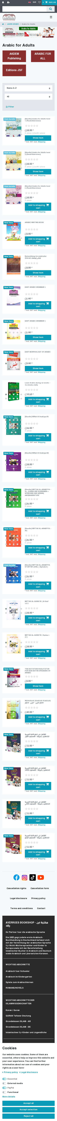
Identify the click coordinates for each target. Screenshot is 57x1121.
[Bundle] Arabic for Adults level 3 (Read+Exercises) (37, 187)
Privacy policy (11, 1072)
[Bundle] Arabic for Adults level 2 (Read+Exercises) (37, 153)
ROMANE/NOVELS (15, 988)
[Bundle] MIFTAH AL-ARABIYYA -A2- (38, 529)
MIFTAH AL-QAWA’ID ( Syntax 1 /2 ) (37, 636)
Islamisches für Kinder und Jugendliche (26, 1032)
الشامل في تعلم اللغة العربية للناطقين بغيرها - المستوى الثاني (37, 803)
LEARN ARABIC (13, 24)
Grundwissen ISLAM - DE (18, 1027)
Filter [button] (11, 107)
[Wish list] (39, 2)
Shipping (41, 142)
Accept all (28, 1103)
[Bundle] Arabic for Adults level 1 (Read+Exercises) (37, 120)
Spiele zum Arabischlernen (19, 982)
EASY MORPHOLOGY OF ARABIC (38, 352)
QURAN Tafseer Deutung (18, 1016)
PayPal (10, 1088)
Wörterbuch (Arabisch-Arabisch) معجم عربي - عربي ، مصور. (38, 702)
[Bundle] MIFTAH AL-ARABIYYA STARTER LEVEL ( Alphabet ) (37, 566)
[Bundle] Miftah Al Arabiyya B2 (37, 453)
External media (15, 1083)
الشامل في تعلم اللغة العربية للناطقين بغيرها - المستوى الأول (37, 735)
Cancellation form (40, 888)
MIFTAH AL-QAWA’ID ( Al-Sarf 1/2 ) (36, 602)
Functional (12, 1092)
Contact (41, 908)
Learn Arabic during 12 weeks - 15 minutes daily (37, 384)
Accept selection (28, 1109)
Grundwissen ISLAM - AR (18, 1021)
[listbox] (13, 127)
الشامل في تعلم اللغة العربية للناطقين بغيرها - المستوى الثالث (37, 769)
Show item (38, 138)
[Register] (8, 2)
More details (8, 1097)
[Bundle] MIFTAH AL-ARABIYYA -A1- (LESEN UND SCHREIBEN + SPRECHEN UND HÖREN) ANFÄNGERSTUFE (38, 492)
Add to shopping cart (36, 206)
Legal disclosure (29, 1072)
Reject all (28, 1116)
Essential (12, 1079)
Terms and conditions (21, 908)
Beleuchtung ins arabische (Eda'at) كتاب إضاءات (35, 257)
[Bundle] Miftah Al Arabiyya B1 (37, 417)
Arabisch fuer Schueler (18, 971)
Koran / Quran (13, 1010)
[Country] (29, 2)
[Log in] (3, 2)
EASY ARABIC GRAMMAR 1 (35, 287)
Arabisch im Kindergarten (19, 977)
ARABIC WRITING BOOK (34, 222)
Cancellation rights (16, 888)
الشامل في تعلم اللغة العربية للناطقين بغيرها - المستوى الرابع (37, 836)
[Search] (51, 9)
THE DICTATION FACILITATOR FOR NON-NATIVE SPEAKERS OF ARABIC (37, 671)
